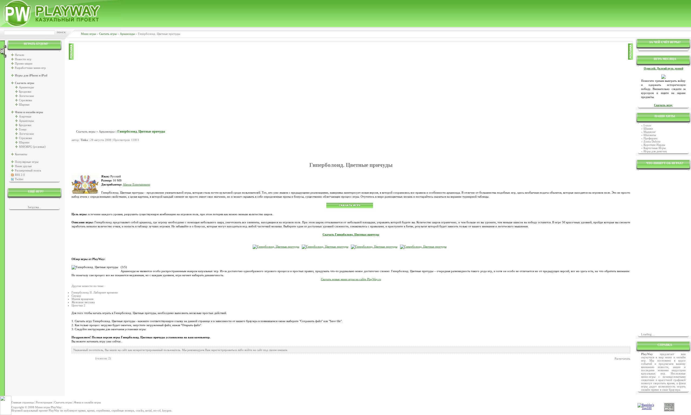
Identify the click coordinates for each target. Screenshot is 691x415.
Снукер (76, 295)
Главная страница (22, 402)
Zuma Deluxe (651, 141)
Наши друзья (23, 166)
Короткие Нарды (654, 144)
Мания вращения (82, 299)
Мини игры (88, 33)
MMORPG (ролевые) (32, 146)
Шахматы (649, 135)
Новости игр (23, 59)
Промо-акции (23, 63)
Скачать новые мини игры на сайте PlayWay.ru (351, 279)
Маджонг (649, 131)
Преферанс (650, 138)
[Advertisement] (351, 81)
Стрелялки (25, 100)
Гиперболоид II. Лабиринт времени (95, 292)
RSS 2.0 (20, 174)
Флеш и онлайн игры (87, 402)
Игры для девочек (655, 151)
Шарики (24, 104)
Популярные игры (26, 161)
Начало (19, 54)
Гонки (22, 129)
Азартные (25, 116)
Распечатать (622, 358)
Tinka (84, 139)
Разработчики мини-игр (30, 67)
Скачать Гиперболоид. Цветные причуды (351, 234)
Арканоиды (127, 33)
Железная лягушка (83, 302)
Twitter (19, 179)
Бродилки (25, 91)
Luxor (647, 125)
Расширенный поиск (28, 170)
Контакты (21, 154)
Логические (26, 95)
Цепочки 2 (78, 305)
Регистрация (44, 402)
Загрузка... (34, 207)
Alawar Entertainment (136, 184)
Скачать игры (108, 33)
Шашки (648, 128)
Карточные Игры (654, 148)
